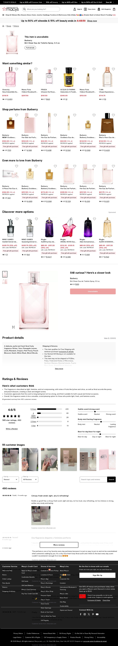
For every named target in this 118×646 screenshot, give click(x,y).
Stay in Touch (45, 599)
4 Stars (33, 413)
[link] (10, 94)
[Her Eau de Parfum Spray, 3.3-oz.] (88, 174)
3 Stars (33, 417)
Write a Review (12, 429)
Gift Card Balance (27, 585)
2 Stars (33, 421)
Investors (63, 583)
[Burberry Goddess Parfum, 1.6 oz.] (88, 123)
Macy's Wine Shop (47, 591)
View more (59, 369)
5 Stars (33, 409)
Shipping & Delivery (8, 591)
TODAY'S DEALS (9, 2)
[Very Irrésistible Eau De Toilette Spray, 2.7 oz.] (10, 77)
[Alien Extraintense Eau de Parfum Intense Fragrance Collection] (88, 227)
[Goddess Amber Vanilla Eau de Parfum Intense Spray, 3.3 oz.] (10, 123)
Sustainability (64, 606)
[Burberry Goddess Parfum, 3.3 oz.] (49, 174)
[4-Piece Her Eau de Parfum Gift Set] (10, 174)
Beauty (9, 26)
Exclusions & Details (94, 600)
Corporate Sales (65, 575)
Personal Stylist (46, 595)
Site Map (63, 602)
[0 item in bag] (114, 9)
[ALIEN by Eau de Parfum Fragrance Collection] (49, 227)
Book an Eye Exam (47, 612)
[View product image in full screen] (13, 327)
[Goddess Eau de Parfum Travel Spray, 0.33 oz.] (68, 123)
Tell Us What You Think (48, 616)
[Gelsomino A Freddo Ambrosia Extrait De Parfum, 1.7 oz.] (68, 77)
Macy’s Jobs (64, 593)
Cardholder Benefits (28, 577)
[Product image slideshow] (34, 300)
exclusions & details (66, 351)
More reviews (59, 545)
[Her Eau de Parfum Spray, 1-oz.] (107, 174)
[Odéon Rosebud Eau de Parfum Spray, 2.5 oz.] (30, 77)
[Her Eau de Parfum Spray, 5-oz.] (68, 174)
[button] (30, 300)
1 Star (33, 426)
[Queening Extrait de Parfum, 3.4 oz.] (30, 227)
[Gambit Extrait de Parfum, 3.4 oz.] (10, 227)
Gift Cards (25, 581)
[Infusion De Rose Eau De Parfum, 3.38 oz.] (49, 77)
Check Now (106, 600)
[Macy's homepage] (3, 26)
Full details (30, 48)
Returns (4, 587)
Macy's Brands (46, 587)
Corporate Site (64, 579)
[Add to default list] (16, 69)
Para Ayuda (6, 583)
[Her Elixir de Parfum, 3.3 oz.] (30, 123)
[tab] (4, 274)
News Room (64, 598)
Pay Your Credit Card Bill (30, 593)
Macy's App (44, 579)
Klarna (4, 575)
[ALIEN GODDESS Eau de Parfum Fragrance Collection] (107, 227)
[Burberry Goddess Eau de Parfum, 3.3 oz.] (30, 174)
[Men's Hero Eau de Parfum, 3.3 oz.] (107, 123)
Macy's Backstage (47, 583)
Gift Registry (45, 620)
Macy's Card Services (29, 589)
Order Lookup (6, 579)
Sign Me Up (97, 575)
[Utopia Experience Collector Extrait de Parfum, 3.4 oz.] (107, 77)
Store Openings (46, 608)
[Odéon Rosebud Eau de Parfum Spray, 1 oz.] (88, 77)
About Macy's (64, 570)
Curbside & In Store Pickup (49, 570)
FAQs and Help (7, 570)
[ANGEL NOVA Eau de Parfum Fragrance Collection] (68, 227)
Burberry (28, 40)
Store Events (45, 604)
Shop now (92, 20)
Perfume (16, 26)
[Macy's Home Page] (10, 9)
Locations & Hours (47, 575)
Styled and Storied (66, 610)
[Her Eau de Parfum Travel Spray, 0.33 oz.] (49, 123)
